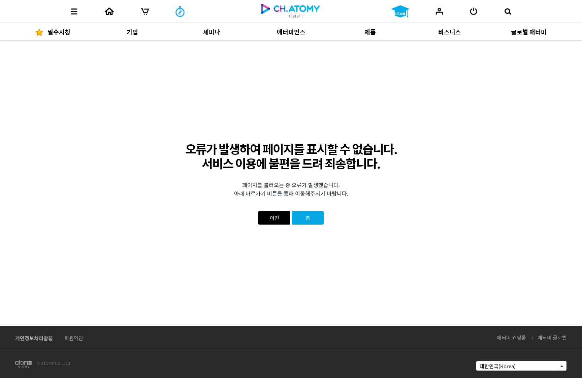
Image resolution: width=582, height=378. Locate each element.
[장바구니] (145, 11)
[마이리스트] (439, 11)
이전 (274, 218)
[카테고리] (74, 11)
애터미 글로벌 (552, 337)
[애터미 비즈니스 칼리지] (400, 11)
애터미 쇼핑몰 (511, 337)
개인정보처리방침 (34, 338)
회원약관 (73, 338)
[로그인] (473, 11)
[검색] (508, 11)
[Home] (109, 11)
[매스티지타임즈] (180, 11)
